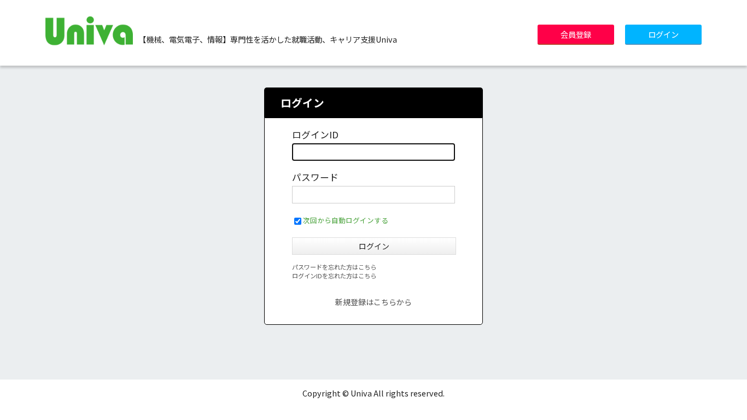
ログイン (663, 34)
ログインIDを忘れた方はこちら (334, 275)
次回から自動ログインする (345, 220)
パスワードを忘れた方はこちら (334, 266)
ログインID (315, 134)
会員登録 (576, 34)
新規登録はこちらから (373, 301)
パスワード (315, 177)
